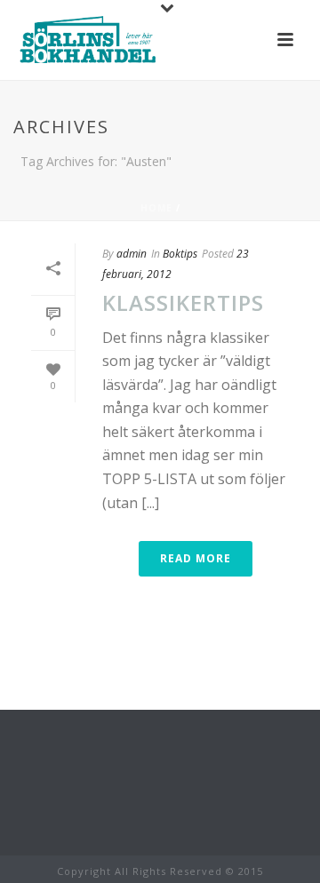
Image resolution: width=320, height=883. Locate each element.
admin (131, 253)
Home (156, 208)
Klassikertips (183, 302)
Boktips (180, 253)
